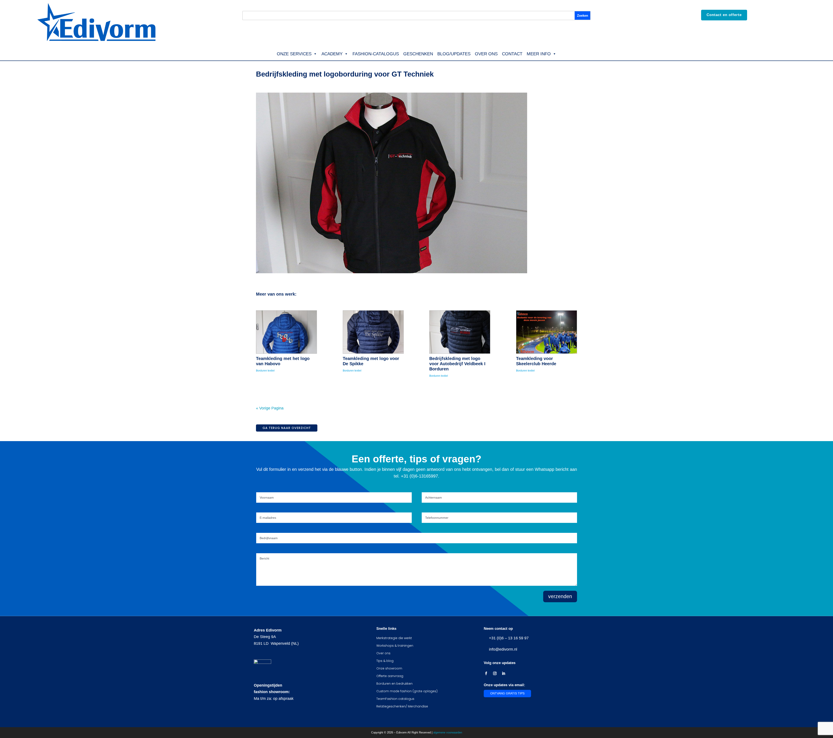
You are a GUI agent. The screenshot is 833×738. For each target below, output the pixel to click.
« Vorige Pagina (270, 408)
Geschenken (418, 53)
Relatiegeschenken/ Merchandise (402, 706)
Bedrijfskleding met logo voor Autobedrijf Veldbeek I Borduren (457, 363)
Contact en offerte (724, 15)
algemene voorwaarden (447, 732)
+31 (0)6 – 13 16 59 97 (508, 638)
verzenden (560, 596)
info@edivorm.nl (502, 649)
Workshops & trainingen (394, 645)
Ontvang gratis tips (507, 693)
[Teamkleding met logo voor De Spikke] (373, 332)
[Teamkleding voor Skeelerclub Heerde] (546, 332)
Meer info (539, 53)
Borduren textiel (265, 370)
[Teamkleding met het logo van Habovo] (286, 332)
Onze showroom (389, 668)
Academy (332, 53)
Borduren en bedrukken (394, 683)
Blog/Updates (454, 53)
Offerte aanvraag (389, 676)
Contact (512, 53)
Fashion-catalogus (376, 53)
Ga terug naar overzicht (286, 428)
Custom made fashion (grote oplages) (407, 691)
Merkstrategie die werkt (394, 638)
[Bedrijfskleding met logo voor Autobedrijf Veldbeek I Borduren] (459, 332)
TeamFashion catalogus (395, 699)
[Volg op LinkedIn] (503, 673)
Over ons (486, 53)
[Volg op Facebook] (486, 673)
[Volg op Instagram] (494, 673)
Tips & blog (385, 661)
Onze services (294, 53)
